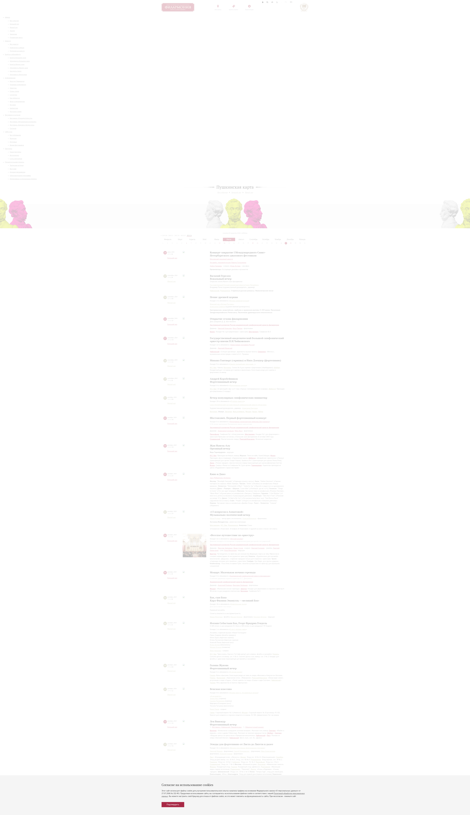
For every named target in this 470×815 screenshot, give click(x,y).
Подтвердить (173, 804)
